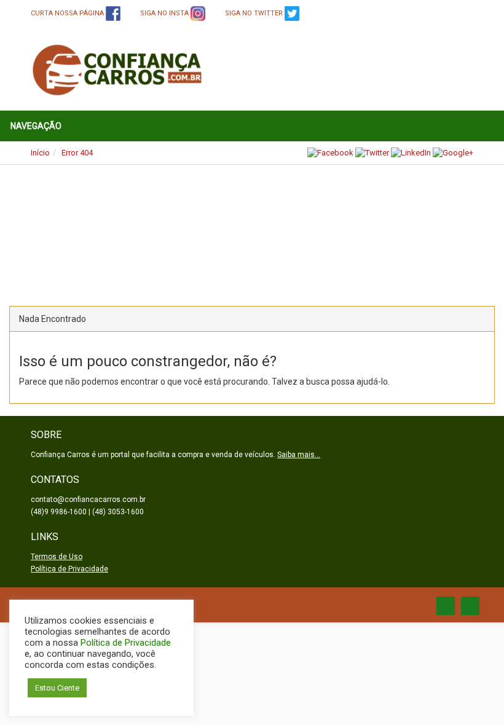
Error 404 (77, 152)
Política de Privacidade (69, 569)
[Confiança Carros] (118, 69)
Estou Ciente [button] (57, 687)
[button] (40, 226)
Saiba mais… (298, 454)
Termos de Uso (56, 556)
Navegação (35, 126)
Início (40, 152)
